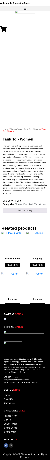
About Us (8, 399)
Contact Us (9, 403)
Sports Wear (10, 432)
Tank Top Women (32, 129)
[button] (25, 8)
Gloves (7, 420)
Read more (12, 265)
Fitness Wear (16, 129)
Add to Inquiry (25, 210)
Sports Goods (10, 428)
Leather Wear (10, 424)
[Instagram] (11, 445)
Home (5, 129)
